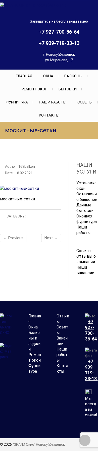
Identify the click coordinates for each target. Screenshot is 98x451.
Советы (84, 102)
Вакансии (62, 341)
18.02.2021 (23, 173)
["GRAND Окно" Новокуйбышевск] (34, 5)
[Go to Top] (84, 440)
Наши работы (52, 102)
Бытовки (68, 89)
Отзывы (63, 319)
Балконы (73, 76)
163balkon (26, 166)
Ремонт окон (34, 89)
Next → (51, 238)
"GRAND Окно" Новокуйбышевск (39, 444)
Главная (24, 76)
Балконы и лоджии (34, 341)
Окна (48, 76)
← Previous (13, 238)
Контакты (49, 115)
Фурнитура (17, 102)
